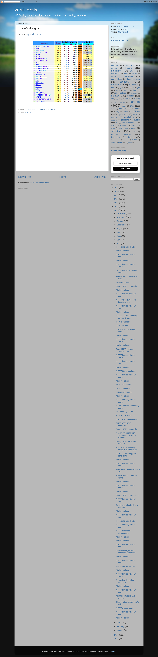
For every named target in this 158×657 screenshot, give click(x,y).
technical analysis (121, 134)
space (133, 128)
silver (113, 128)
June (119, 236)
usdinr (113, 142)
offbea (126, 112)
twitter (134, 140)
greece (131, 87)
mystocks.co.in (33, 34)
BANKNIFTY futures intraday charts (124, 350)
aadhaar (114, 65)
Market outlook (122, 251)
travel (126, 140)
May (119, 240)
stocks (28, 112)
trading (131, 137)
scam (113, 125)
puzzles (114, 120)
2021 (116, 188)
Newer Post (25, 176)
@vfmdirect (123, 32)
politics (114, 117)
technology (116, 137)
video (120, 142)
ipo (112, 98)
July (119, 232)
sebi (134, 125)
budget (114, 76)
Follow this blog (118, 151)
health (118, 90)
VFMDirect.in (26, 10)
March (120, 623)
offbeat (136, 111)
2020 (116, 191)
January (120, 630)
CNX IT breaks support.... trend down (127, 454)
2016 (116, 206)
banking (128, 68)
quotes (137, 120)
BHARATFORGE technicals (123, 424)
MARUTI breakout (124, 282)
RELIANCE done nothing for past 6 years (126, 317)
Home (63, 176)
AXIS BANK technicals (125, 415)
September (122, 225)
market (122, 102)
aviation (114, 68)
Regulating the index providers (125, 581)
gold (121, 87)
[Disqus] (62, 142)
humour (136, 90)
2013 (116, 639)
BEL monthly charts (124, 412)
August (120, 229)
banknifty (116, 70)
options (121, 114)
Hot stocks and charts (125, 247)
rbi (117, 123)
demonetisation (133, 79)
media (124, 106)
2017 (116, 203)
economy (124, 81)
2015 (116, 210)
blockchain (115, 74)
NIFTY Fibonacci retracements (123, 532)
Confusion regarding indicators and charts (126, 551)
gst (138, 87)
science (123, 125)
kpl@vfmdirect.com (125, 26)
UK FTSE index (122, 326)
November (121, 217)
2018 (116, 199)
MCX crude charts (124, 388)
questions (125, 120)
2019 (116, 195)
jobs (119, 98)
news (137, 109)
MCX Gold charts (123, 385)
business (129, 76)
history (126, 90)
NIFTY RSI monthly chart (127, 419)
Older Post (100, 176)
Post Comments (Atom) (40, 183)
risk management (129, 123)
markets (134, 101)
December (121, 213)
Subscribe (125, 169)
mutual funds (124, 109)
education (116, 84)
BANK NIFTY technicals (126, 286)
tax (135, 132)
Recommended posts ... (121, 40)
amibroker (130, 65)
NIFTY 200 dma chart (125, 371)
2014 (116, 635)
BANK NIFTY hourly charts (127, 495)
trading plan (115, 140)
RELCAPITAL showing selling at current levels (126, 448)
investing (130, 96)
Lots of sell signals (124, 392)
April (119, 244)
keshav (127, 98)
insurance (134, 93)
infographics (120, 93)
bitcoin (132, 71)
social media (123, 128)
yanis (130, 142)
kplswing (137, 98)
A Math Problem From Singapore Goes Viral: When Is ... (126, 435)
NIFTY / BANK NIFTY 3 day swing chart (126, 301)
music (113, 109)
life (115, 102)
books (126, 74)
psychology (129, 117)
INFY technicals (123, 322)
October (120, 221)
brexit (134, 74)
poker (135, 114)
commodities (116, 79)
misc (132, 106)
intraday (115, 95)
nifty (117, 112)
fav (112, 87)
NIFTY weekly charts (125, 608)
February (121, 626)
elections (132, 85)
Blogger (112, 651)
